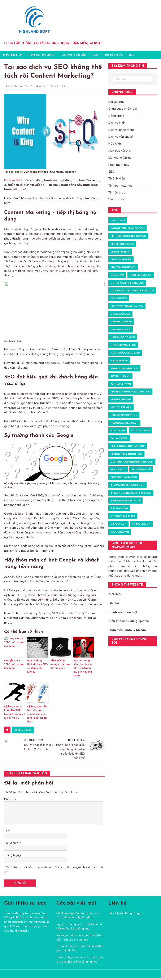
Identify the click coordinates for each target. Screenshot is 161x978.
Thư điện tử (11, 843)
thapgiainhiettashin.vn (127, 484)
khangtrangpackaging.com (130, 391)
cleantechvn (120, 251)
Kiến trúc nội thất (119, 151)
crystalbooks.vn (123, 267)
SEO (95, 54)
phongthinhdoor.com (126, 453)
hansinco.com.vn (122, 337)
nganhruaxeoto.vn (124, 422)
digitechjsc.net (141, 274)
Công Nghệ (116, 116)
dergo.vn (117, 274)
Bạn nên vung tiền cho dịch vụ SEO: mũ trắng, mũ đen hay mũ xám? (82, 668)
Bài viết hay (116, 102)
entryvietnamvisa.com (126, 306)
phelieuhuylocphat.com (127, 445)
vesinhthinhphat (122, 516)
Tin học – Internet (42, 54)
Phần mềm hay (13, 54)
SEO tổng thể (141, 469)
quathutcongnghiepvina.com (131, 461)
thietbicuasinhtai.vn (125, 500)
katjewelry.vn (120, 383)
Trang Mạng (12, 855)
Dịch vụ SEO (13, 180)
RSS (131, 54)
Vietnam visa (117, 199)
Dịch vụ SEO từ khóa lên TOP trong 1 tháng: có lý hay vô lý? (14, 712)
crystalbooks (120, 259)
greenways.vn (120, 329)
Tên (6, 831)
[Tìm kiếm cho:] (132, 79)
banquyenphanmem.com (127, 228)
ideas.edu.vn (119, 360)
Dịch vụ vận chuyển (121, 136)
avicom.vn (117, 220)
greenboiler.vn (121, 321)
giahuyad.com (120, 313)
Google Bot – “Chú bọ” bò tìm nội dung (13, 664)
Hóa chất (114, 143)
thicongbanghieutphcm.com (130, 492)
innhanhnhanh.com (124, 368)
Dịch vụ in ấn (117, 122)
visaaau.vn (118, 523)
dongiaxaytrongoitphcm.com (132, 290)
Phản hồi (10, 799)
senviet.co (118, 469)
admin (43, 86)
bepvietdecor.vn (122, 243)
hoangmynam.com (123, 344)
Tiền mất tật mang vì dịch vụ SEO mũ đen (60, 664)
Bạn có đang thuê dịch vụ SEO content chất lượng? (37, 666)
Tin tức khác (113, 54)
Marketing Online (119, 157)
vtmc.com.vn (141, 523)
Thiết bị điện (116, 178)
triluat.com (119, 508)
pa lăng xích (119, 438)
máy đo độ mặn (120, 407)
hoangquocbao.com (125, 352)
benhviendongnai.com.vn (128, 235)
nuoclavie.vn (140, 430)
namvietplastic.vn (123, 415)
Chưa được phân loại (122, 108)
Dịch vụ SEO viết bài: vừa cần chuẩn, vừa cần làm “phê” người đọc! (37, 714)
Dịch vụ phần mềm (73, 54)
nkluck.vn (117, 430)
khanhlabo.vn (120, 399)
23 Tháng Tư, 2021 (22, 86)
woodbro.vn (119, 531)
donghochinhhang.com (127, 282)
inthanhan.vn (120, 376)
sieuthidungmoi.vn (123, 477)
